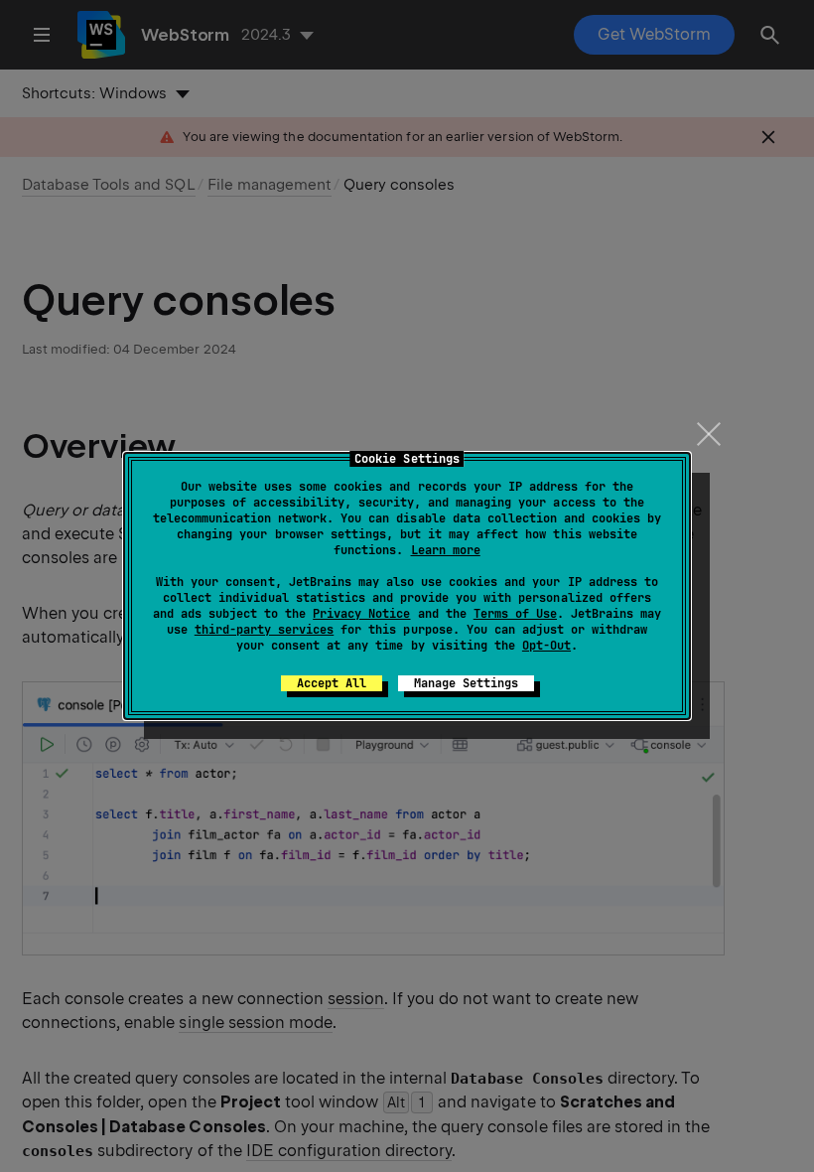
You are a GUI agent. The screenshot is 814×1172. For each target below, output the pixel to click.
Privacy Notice (361, 614)
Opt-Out (546, 646)
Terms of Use (515, 614)
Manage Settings (466, 683)
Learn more (445, 550)
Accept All (331, 683)
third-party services (264, 630)
